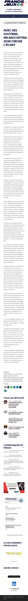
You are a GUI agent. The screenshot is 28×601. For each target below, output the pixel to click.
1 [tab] (11, 561)
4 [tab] (15, 561)
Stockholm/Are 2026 (16, 381)
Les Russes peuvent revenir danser (16, 413)
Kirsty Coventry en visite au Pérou (16, 428)
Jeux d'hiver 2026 (12, 375)
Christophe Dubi (8, 374)
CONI (16, 374)
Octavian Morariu (15, 379)
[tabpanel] (11, 554)
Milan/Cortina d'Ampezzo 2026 (12, 377)
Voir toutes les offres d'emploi (15, 535)
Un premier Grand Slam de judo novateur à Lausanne (15, 405)
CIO (13, 374)
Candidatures (15, 23)
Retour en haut (20, 597)
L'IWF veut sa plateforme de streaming (14, 435)
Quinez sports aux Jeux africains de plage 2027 (16, 420)
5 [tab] (16, 561)
